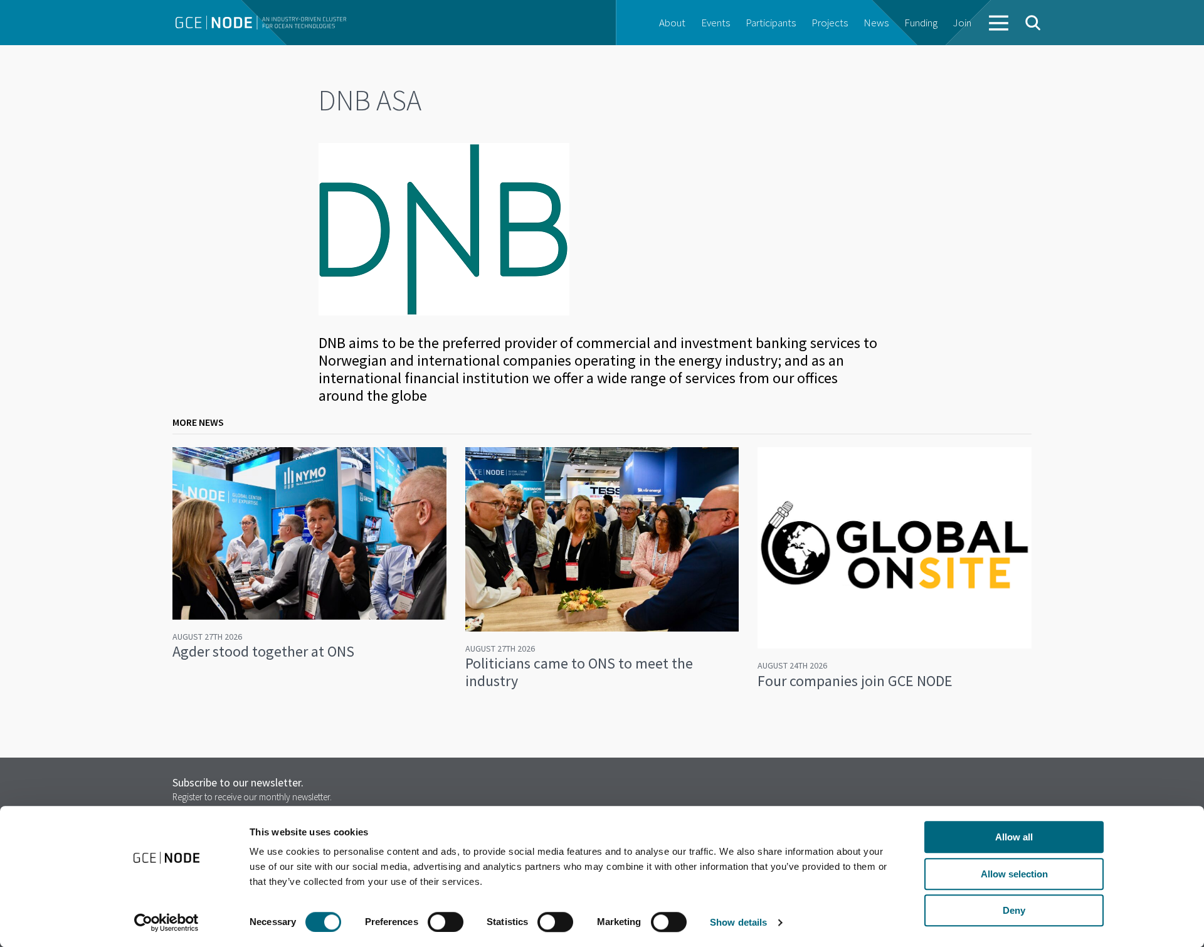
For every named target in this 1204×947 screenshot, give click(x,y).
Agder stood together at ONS (263, 651)
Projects (829, 22)
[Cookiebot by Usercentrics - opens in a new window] (166, 922)
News (876, 22)
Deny (1014, 910)
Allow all (1014, 837)
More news (198, 422)
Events (715, 22)
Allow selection (1014, 874)
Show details (738, 922)
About (672, 22)
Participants (771, 22)
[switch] (445, 922)
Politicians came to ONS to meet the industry (579, 671)
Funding (920, 22)
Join (962, 22)
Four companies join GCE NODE (855, 680)
